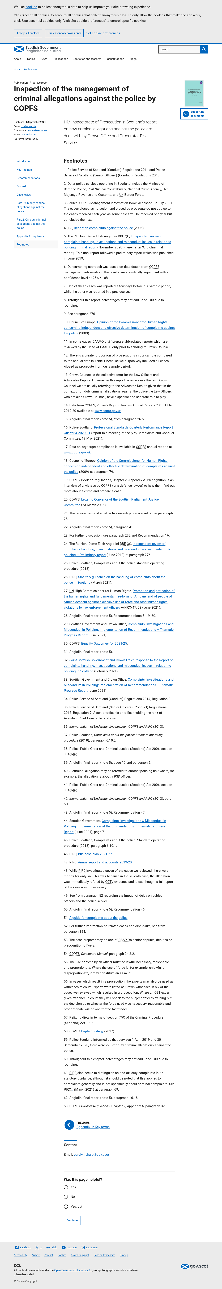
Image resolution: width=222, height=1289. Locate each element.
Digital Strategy (92, 1031)
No (73, 1197)
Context (21, 186)
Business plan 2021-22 (95, 854)
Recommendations (28, 178)
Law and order (28, 134)
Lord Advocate (28, 126)
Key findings (24, 169)
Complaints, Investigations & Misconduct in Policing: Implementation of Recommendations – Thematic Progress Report (115, 826)
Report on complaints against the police (103, 228)
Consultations (115, 59)
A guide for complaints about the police (98, 918)
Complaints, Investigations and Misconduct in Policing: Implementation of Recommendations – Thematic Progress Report (119, 629)
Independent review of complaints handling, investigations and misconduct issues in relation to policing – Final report (117, 241)
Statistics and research (87, 59)
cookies (31, 7)
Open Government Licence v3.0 (73, 1270)
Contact (48, 1255)
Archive (36, 1255)
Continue (72, 1220)
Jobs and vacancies (104, 1255)
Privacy (124, 1255)
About (17, 59)
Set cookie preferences (103, 33)
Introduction (24, 161)
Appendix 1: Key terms (30, 236)
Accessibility (20, 1255)
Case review (24, 194)
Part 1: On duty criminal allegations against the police (31, 207)
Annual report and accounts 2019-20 (105, 862)
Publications (60, 59)
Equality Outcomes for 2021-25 (104, 643)
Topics (31, 59)
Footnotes (23, 244)
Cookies (62, 1255)
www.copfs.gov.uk (108, 411)
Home (17, 69)
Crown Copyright (80, 1255)
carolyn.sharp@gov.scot (91, 1155)
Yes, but (76, 1206)
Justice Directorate (37, 130)
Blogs (133, 59)
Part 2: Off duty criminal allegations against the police (31, 224)
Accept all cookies (28, 33)
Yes (73, 1187)
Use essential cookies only (64, 33)
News (43, 59)
